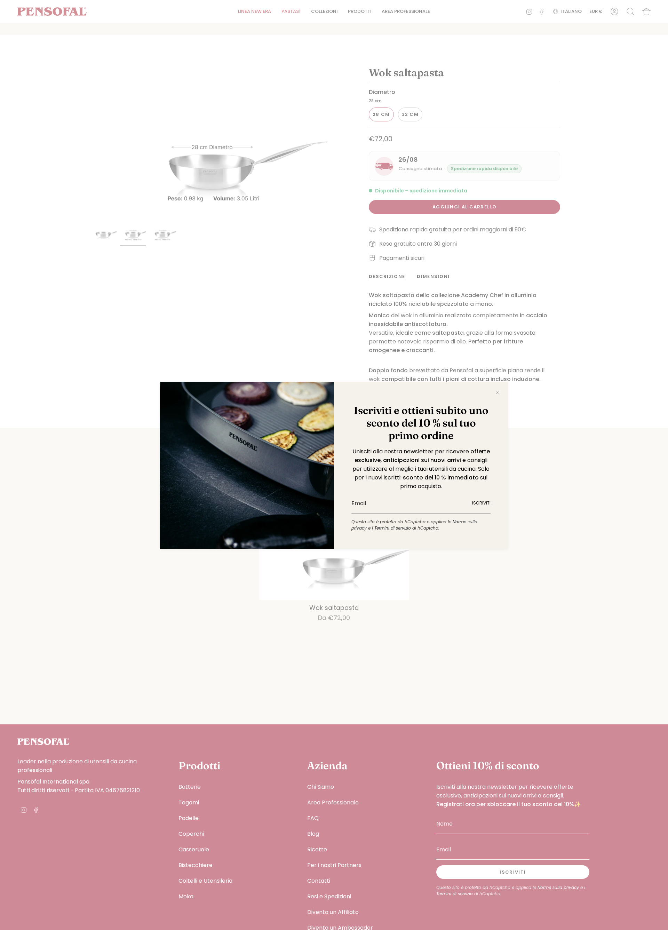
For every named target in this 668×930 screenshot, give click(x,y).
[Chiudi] (497, 392)
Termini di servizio (392, 528)
